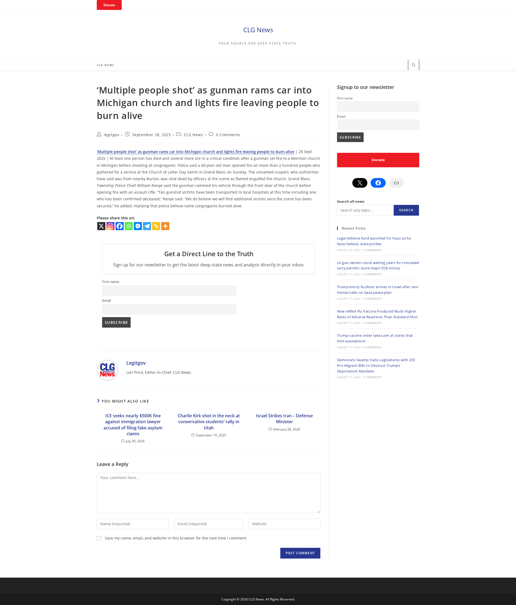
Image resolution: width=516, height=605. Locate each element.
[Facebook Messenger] (138, 226)
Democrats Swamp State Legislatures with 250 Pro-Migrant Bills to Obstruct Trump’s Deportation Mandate (376, 365)
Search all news (350, 201)
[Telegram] (147, 226)
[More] (165, 226)
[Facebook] (120, 226)
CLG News (258, 29)
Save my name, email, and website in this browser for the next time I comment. (176, 538)
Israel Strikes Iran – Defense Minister (284, 419)
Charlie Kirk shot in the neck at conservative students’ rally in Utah (209, 422)
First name (110, 282)
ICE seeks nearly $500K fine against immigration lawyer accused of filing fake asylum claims (132, 425)
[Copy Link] (156, 226)
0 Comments (228, 134)
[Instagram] (110, 226)
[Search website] (413, 65)
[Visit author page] (107, 369)
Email (106, 300)
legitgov (111, 134)
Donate (109, 5)
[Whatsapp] (129, 226)
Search (406, 210)
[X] (101, 226)
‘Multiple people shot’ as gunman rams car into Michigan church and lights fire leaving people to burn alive (195, 151)
